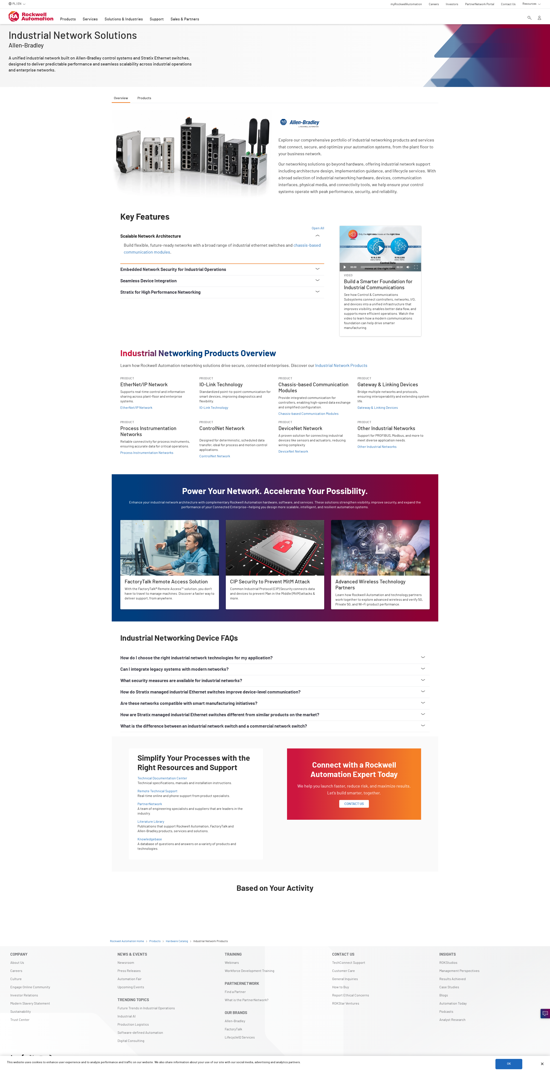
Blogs (443, 995)
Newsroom (126, 962)
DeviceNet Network (293, 451)
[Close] (542, 1064)
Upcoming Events (131, 987)
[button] (380, 248)
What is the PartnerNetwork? (246, 1000)
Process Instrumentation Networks (146, 453)
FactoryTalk (233, 1029)
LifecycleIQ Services (240, 1037)
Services (90, 19)
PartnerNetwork (150, 804)
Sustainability (20, 1011)
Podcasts (446, 1011)
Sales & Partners (185, 19)
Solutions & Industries (124, 19)
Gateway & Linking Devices (378, 407)
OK (509, 1063)
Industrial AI (127, 1016)
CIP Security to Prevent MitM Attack (252, 522)
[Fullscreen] (416, 267)
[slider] (376, 267)
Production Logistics (133, 1024)
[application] (380, 249)
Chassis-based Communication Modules (308, 413)
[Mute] (408, 267)
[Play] (345, 267)
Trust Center (19, 1020)
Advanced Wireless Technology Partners (361, 522)
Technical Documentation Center (162, 778)
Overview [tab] (121, 98)
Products (68, 19)
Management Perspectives (459, 971)
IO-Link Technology (213, 407)
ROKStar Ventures (345, 1003)
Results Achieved (452, 979)
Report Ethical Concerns (350, 995)
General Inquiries (345, 979)
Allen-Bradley (235, 1021)
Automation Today (453, 1003)
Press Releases (129, 971)
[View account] (539, 18)
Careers (16, 971)
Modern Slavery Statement (30, 1003)
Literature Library (151, 821)
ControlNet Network (214, 456)
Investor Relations (24, 995)
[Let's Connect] (545, 1013)
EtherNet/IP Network (136, 407)
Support (157, 19)
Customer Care (343, 971)
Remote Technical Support (157, 791)
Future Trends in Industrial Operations (146, 1008)
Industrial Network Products (341, 365)
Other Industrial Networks (377, 447)
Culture (16, 979)
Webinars (232, 962)
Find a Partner (235, 992)
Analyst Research (452, 1020)
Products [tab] (144, 98)
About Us (17, 962)
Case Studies (449, 987)
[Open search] (530, 18)
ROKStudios (448, 962)
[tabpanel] (275, 513)
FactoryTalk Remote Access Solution (147, 522)
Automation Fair (130, 979)
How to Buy (340, 987)
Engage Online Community (30, 987)
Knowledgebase (150, 839)
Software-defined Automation (140, 1032)
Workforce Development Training (249, 971)
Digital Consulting (131, 1041)
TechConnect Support (348, 962)
